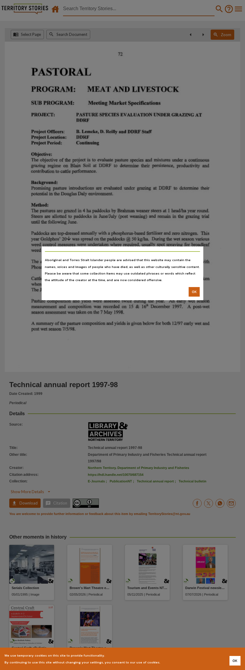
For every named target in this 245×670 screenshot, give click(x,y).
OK (194, 292)
